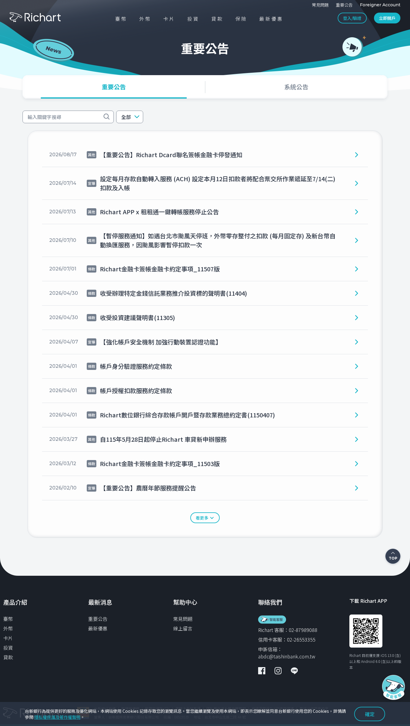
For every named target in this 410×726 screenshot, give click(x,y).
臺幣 (8, 618)
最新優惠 (97, 628)
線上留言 (182, 628)
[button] (129, 117)
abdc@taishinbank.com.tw (286, 656)
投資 (8, 647)
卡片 (8, 638)
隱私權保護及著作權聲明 (57, 717)
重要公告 (97, 618)
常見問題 (182, 618)
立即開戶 (387, 18)
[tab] (114, 87)
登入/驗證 (352, 18)
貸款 (8, 657)
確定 (370, 714)
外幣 (8, 628)
